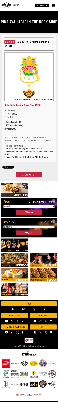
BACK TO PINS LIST (29, 174)
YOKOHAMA (43, 315)
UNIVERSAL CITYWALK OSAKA (14, 327)
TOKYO (29, 304)
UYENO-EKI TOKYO (15, 315)
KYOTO (43, 327)
